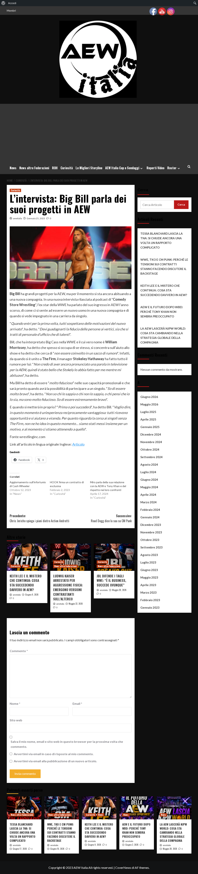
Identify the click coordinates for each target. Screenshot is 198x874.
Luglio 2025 (148, 412)
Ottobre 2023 (149, 539)
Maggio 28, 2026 (170, 848)
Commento (19, 651)
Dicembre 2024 (150, 434)
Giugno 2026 (149, 397)
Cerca (142, 190)
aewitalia (17, 218)
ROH (55, 168)
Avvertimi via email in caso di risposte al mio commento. (54, 754)
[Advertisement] (99, 133)
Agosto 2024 (149, 464)
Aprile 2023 (148, 585)
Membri (11, 10)
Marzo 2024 (148, 502)
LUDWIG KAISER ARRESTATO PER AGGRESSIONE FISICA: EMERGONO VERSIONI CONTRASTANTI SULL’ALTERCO (68, 587)
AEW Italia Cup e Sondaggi (122, 168)
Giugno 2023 (149, 570)
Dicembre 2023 (150, 524)
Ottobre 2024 (149, 449)
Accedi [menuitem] (12, 3)
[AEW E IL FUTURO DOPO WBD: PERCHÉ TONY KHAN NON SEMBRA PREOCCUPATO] (136, 807)
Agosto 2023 (149, 555)
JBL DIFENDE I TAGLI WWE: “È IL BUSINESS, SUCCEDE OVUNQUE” (111, 581)
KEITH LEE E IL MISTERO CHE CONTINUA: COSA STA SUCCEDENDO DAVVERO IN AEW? (26, 583)
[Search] (189, 166)
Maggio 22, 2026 (76, 603)
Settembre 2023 (151, 547)
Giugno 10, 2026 (57, 848)
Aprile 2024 (148, 494)
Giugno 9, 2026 (31, 594)
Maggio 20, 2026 (119, 589)
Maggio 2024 (149, 487)
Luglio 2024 (148, 472)
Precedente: (39, 518)
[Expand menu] (141, 168)
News (13, 168)
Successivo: (111, 518)
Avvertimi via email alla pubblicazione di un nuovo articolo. (55, 761)
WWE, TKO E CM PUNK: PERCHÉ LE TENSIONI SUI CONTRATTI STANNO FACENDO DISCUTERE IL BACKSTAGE (164, 266)
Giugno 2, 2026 (131, 844)
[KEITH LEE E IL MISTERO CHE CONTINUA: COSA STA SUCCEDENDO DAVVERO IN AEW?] (27, 557)
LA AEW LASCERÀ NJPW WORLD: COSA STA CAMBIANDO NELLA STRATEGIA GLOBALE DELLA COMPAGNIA (163, 335)
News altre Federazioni (34, 168)
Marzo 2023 (148, 592)
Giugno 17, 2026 (20, 848)
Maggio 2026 (149, 404)
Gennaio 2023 (150, 607)
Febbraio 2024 (150, 509)
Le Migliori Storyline (89, 168)
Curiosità (67, 168)
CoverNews (123, 867)
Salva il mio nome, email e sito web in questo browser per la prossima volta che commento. (67, 744)
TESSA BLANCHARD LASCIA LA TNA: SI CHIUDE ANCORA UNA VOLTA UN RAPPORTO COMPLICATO (161, 240)
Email (77, 703)
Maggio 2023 (149, 577)
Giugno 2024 (149, 479)
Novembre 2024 (151, 442)
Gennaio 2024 (150, 517)
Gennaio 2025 (150, 427)
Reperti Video (155, 168)
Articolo (78, 444)
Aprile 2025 (148, 419)
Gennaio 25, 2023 (36, 218)
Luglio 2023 (148, 562)
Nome (15, 703)
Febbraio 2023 (150, 600)
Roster (172, 168)
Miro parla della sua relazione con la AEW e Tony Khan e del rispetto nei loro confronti (108, 486)
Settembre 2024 (151, 457)
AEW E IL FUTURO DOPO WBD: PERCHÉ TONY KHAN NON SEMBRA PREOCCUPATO (161, 311)
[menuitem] (3, 3)
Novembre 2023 (151, 532)
